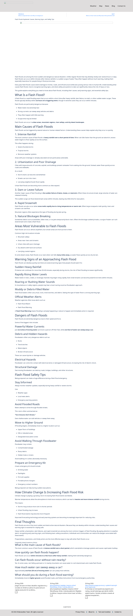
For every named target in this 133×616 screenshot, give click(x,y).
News (107, 6)
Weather (93, 6)
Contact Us (121, 6)
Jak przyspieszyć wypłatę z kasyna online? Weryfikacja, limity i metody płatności (63, 586)
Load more (67, 607)
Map (100, 6)
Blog (113, 6)
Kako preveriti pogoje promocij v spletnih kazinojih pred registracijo (101, 586)
